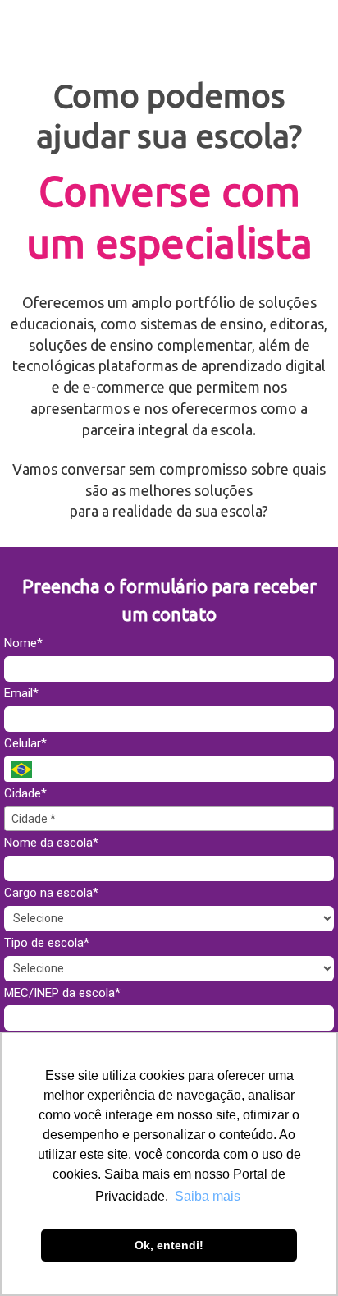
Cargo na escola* (51, 892)
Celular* (25, 743)
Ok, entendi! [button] (169, 1245)
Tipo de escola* (46, 942)
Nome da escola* (51, 842)
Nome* (23, 643)
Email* (21, 693)
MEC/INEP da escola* (62, 993)
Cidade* (25, 793)
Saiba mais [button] (207, 1196)
